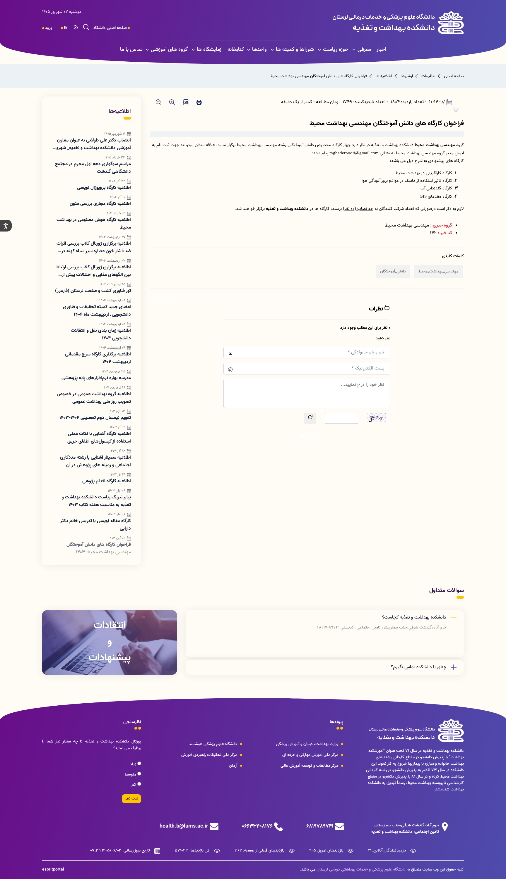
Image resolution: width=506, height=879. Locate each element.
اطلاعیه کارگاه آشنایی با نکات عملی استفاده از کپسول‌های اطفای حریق (99, 437)
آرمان (233, 766)
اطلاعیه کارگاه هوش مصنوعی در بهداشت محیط (94, 223)
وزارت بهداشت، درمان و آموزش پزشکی (307, 744)
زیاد (133, 764)
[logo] (343, 22)
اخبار (381, 50)
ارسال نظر (307, 435)
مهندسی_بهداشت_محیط (438, 271)
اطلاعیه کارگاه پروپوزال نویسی (104, 187)
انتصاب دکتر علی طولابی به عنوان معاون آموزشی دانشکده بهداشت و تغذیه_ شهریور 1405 (92, 144)
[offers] (109, 642)
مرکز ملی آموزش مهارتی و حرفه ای (310, 755)
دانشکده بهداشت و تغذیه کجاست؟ (414, 617)
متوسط (131, 774)
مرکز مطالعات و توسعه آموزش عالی (309, 766)
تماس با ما (131, 50)
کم (134, 785)
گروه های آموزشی (169, 50)
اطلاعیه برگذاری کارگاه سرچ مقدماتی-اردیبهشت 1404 (97, 358)
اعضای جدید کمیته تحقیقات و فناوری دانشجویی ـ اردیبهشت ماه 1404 (97, 310)
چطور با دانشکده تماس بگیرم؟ (418, 667)
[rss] (76, 28)
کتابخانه (236, 50)
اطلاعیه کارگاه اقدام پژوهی (106, 481)
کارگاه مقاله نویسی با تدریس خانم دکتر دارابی (95, 524)
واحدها (259, 50)
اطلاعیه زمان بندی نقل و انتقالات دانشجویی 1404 (101, 334)
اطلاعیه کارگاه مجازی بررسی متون (100, 204)
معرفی (364, 50)
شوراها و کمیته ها (295, 50)
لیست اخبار (164, 296)
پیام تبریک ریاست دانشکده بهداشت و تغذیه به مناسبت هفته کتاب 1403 (96, 501)
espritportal (53, 869)
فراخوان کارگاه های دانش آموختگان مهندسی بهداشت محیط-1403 (98, 548)
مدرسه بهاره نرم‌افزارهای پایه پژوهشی (96, 378)
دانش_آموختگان (393, 271)
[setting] (6, 226)
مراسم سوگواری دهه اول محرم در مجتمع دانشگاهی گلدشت (93, 167)
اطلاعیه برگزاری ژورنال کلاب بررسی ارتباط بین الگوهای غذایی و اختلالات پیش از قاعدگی (93, 271)
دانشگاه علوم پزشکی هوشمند (213, 744)
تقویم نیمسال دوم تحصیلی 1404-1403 (95, 418)
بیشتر (438, 789)
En (66, 28)
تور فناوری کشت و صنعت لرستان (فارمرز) (93, 291)
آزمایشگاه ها (210, 50)
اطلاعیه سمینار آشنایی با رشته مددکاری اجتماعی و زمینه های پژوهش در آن (95, 461)
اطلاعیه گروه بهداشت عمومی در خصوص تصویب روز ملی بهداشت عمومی (94, 398)
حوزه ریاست (335, 50)
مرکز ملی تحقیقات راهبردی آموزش (209, 755)
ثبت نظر (131, 798)
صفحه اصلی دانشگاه (110, 28)
